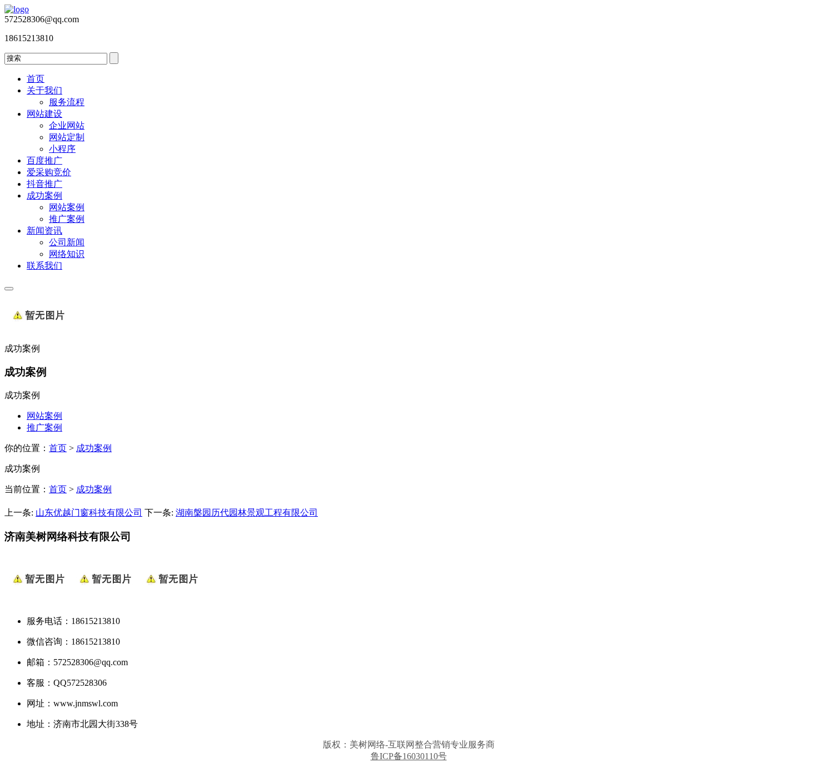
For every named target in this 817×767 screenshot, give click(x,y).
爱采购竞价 (49, 172)
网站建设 (44, 113)
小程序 (62, 149)
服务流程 (66, 102)
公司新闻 (66, 242)
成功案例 (44, 195)
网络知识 (66, 254)
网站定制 (66, 137)
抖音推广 (44, 184)
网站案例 (66, 207)
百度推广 (44, 160)
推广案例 (66, 219)
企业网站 (66, 125)
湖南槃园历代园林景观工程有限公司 (247, 512)
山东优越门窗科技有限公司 (89, 512)
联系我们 (44, 265)
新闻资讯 (44, 230)
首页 (35, 78)
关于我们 (44, 90)
